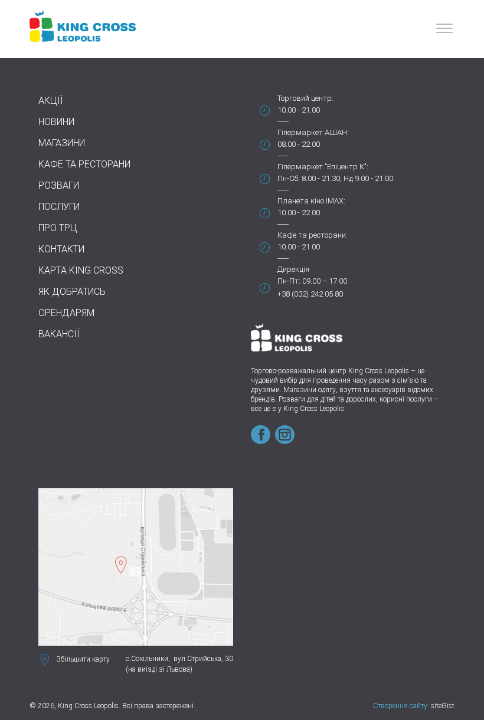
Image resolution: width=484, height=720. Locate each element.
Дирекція (293, 269)
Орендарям (66, 312)
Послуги (59, 206)
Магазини (61, 143)
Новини (56, 121)
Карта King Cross (80, 270)
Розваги (58, 185)
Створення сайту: (401, 706)
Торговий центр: (305, 98)
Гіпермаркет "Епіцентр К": (322, 166)
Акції (50, 100)
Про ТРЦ (57, 228)
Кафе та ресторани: (312, 235)
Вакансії (59, 334)
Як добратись (72, 291)
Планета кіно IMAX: (311, 200)
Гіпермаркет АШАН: (313, 132)
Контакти (61, 249)
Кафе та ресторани (84, 164)
